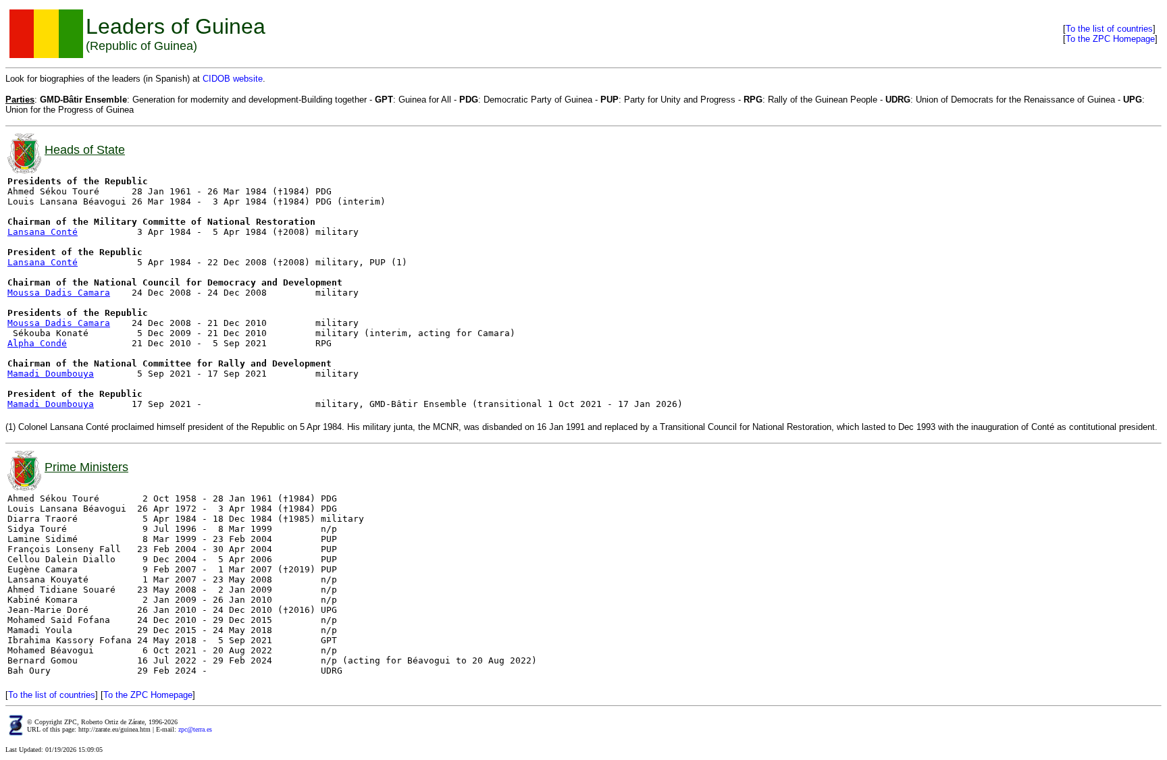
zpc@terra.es (195, 729)
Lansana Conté (42, 232)
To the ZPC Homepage (1110, 39)
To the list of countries (1109, 29)
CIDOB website (233, 79)
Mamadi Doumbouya (50, 374)
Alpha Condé (37, 343)
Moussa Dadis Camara (58, 293)
